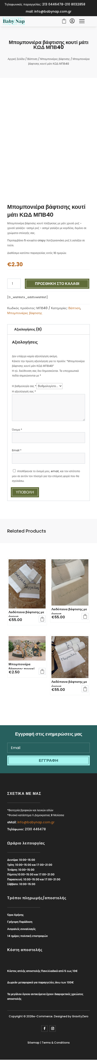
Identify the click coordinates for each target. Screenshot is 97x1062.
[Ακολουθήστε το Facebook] (44, 1028)
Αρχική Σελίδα (16, 59)
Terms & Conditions (56, 1042)
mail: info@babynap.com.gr (49, 11)
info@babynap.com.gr (36, 822)
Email (16, 450)
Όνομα (17, 430)
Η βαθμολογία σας (24, 386)
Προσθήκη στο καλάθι (57, 283)
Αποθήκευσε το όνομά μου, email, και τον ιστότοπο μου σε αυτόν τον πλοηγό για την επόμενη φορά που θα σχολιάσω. (46, 476)
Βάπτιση (32, 59)
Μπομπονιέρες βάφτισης (55, 59)
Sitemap (33, 1042)
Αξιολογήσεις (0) (28, 329)
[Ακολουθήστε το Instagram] (52, 1028)
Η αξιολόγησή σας (24, 391)
